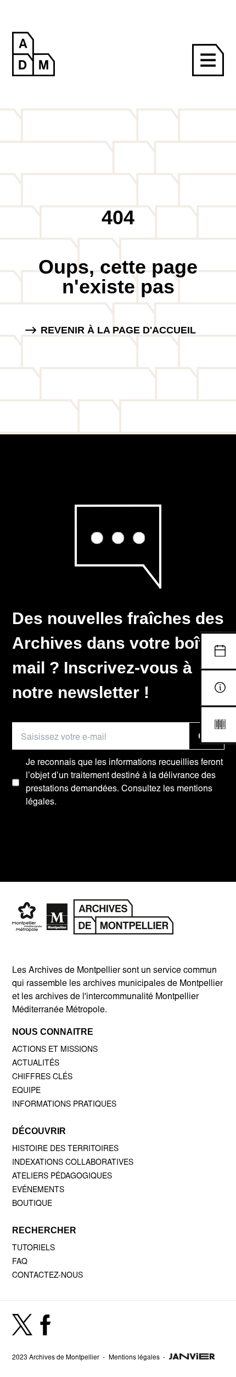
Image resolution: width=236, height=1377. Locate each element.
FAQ (19, 1262)
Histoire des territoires (65, 1149)
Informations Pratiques (64, 1105)
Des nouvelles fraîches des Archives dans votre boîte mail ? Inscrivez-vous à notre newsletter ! (118, 655)
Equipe (26, 1091)
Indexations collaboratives (72, 1163)
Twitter (22, 1330)
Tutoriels (33, 1249)
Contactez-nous (47, 1276)
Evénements (38, 1190)
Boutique (32, 1204)
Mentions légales (134, 1358)
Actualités (35, 1064)
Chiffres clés (42, 1077)
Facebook (45, 1330)
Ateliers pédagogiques (62, 1177)
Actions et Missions (55, 1050)
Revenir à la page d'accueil (118, 330)
